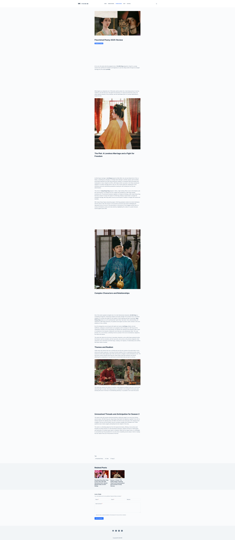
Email (112, 499)
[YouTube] (85, 3)
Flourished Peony (99, 458)
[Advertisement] (117, 55)
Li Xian (107, 458)
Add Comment (98, 503)
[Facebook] (82, 3)
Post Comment (99, 518)
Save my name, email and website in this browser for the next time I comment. (111, 514)
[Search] (156, 3)
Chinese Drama (119, 3)
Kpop (124, 3)
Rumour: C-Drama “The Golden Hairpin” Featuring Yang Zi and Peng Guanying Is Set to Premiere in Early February (117, 483)
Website (128, 499)
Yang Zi (112, 458)
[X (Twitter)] (87, 3)
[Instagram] (116, 530)
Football (129, 3)
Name (97, 499)
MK (79, 4)
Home (105, 3)
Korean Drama (111, 3)
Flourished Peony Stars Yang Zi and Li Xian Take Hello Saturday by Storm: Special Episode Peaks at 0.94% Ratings (101, 483)
